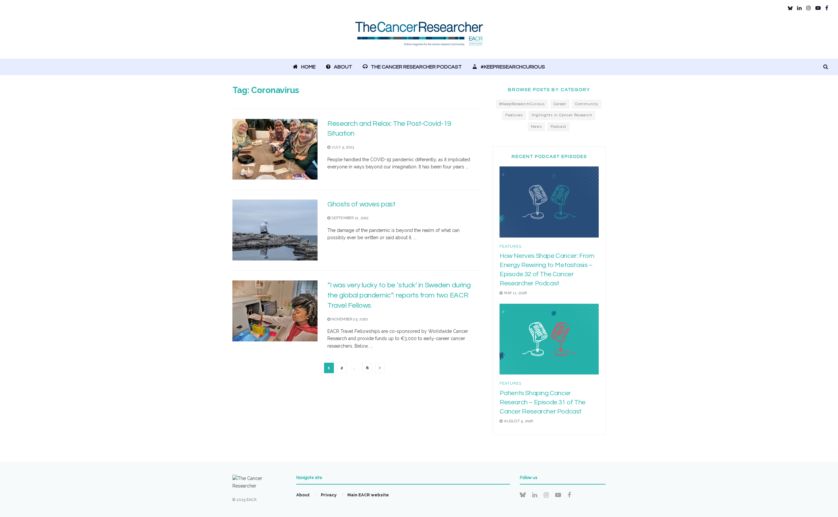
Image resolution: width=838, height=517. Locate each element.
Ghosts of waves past (361, 204)
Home (308, 66)
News (536, 126)
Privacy (329, 494)
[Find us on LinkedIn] (799, 8)
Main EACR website (368, 494)
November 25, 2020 (349, 319)
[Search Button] (825, 67)
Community (586, 104)
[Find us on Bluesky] (790, 8)
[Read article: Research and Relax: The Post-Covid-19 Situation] (275, 149)
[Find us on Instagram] (808, 8)
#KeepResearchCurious (513, 66)
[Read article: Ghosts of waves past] (275, 230)
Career (560, 104)
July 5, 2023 (342, 147)
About (343, 66)
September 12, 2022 (349, 218)
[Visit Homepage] (419, 37)
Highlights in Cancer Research (562, 115)
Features (514, 115)
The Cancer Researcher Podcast (416, 66)
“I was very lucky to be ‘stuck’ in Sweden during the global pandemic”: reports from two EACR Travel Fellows (399, 295)
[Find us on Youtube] (818, 8)
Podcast (558, 126)
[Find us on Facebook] (826, 8)
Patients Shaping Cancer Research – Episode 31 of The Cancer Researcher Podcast (543, 402)
